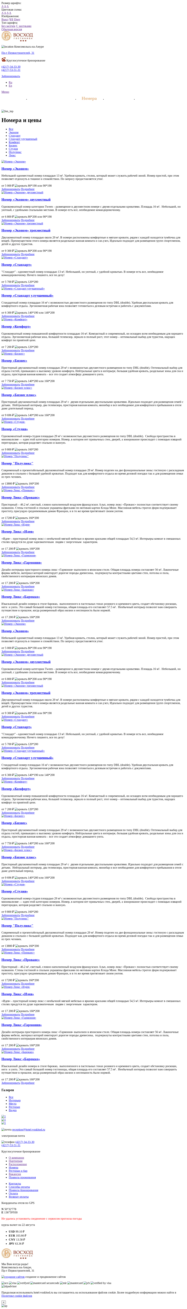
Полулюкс (15, 152)
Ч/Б (11, 19)
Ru (10, 82)
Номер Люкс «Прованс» (20, 497)
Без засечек (8, 26)
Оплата (13, 1193)
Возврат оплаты (19, 1196)
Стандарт (14, 135)
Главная (12, 98)
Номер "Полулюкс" (17, 463)
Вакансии (15, 1174)
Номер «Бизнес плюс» (18, 395)
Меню (5, 91)
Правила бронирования (23, 1190)
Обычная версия (11, 29)
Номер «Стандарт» (16, 265)
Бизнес (13, 145)
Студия (13, 148)
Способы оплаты (19, 1186)
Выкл (4, 19)
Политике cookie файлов (16, 1295)
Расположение (18, 1164)
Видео (13, 1110)
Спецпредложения (51, 98)
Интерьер (15, 1100)
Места (12, 1103)
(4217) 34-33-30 (10, 66)
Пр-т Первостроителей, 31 (17, 52)
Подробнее (28, 189)
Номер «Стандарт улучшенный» (27, 295)
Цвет (17, 19)
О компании (16, 1157)
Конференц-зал (20, 105)
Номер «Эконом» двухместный (26, 199)
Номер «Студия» (14, 429)
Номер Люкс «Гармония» (21, 562)
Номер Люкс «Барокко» (20, 597)
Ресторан (118, 98)
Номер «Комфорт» (16, 326)
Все (11, 129)
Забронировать (10, 76)
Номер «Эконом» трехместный (25, 230)
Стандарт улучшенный (23, 138)
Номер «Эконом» (15, 169)
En (10, 85)
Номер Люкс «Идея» (17, 531)
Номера (89, 98)
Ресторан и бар (18, 1170)
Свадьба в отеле (156, 98)
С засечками (23, 26)
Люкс (12, 155)
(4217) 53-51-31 (10, 70)
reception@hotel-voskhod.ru (28, 1129)
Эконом (13, 132)
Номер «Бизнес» (14, 361)
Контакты (15, 1183)
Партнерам (15, 1161)
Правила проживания (22, 1177)
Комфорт (14, 142)
